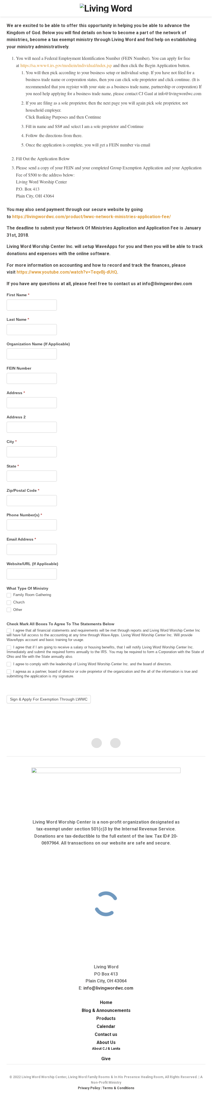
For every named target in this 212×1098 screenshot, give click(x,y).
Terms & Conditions (118, 1088)
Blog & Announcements (106, 1010)
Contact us (106, 1034)
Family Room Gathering (31, 595)
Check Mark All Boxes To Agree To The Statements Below (60, 624)
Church (18, 602)
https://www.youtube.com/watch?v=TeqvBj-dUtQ (67, 272)
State (13, 466)
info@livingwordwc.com (108, 988)
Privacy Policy (89, 1088)
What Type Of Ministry (27, 588)
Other (17, 610)
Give (106, 1058)
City (12, 441)
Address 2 (16, 417)
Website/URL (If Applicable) (32, 564)
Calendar (106, 1026)
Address (16, 393)
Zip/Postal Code (23, 490)
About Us (106, 1042)
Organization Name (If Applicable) (38, 344)
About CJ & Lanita (106, 1049)
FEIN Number (19, 368)
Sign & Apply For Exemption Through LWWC (49, 699)
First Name (18, 295)
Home (106, 1002)
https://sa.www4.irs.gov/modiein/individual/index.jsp (66, 65)
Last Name (18, 319)
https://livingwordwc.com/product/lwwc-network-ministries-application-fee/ (91, 216)
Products (106, 1018)
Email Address (21, 539)
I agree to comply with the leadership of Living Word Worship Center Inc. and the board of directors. (92, 664)
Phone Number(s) (24, 515)
